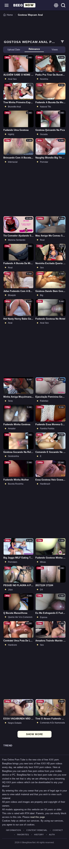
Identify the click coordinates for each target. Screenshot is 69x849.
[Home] (24, 5)
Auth (52, 835)
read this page (37, 817)
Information (13, 830)
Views (55, 49)
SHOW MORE (34, 734)
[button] (6, 5)
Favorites (23, 835)
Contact (58, 830)
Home (10, 15)
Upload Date (13, 49)
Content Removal (36, 830)
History (39, 835)
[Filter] (62, 42)
